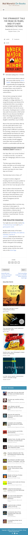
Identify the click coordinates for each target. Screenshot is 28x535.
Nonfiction (15, 395)
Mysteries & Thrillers (19, 427)
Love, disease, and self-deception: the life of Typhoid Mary (15, 408)
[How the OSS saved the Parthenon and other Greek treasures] (5, 416)
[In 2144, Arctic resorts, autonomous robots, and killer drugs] (14, 366)
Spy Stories (22, 402)
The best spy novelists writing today (15, 400)
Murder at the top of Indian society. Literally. (15, 475)
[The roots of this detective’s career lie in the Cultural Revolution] (5, 497)
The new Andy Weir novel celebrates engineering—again (13, 329)
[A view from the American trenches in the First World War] (5, 490)
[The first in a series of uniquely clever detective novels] (5, 447)
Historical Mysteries (12, 500)
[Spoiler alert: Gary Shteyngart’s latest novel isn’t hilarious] (14, 342)
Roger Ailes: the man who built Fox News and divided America (16, 393)
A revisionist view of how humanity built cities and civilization (14, 513)
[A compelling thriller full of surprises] (5, 521)
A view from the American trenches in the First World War (16, 489)
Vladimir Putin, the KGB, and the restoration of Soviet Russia (16, 439)
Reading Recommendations (13, 402)
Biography (10, 395)
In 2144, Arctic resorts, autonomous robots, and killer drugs (13, 376)
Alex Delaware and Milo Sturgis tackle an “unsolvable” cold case (16, 460)
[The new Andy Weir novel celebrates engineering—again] (14, 320)
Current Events (11, 471)
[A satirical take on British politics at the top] (5, 506)
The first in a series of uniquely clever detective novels (16, 446)
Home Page (13, 250)
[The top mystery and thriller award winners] (5, 432)
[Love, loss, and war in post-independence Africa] (14, 295)
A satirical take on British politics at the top (14, 505)
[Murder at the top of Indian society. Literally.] (5, 476)
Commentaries (11, 434)
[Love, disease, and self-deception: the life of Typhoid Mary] (5, 407)
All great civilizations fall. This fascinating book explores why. (16, 453)
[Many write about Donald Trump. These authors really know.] (5, 468)
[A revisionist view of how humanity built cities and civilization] (5, 513)
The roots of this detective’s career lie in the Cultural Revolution (15, 497)
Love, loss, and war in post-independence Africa (11, 309)
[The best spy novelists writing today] (5, 400)
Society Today (17, 508)
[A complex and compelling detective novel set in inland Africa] (5, 424)
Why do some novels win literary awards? (16, 482)
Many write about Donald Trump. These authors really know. (15, 468)
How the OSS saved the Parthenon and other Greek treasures (15, 416)
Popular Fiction (12, 31)
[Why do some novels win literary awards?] (5, 483)
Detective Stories (11, 427)
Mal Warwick (14, 29)
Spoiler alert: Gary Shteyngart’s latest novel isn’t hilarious (13, 352)
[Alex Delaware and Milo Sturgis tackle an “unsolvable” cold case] (5, 461)
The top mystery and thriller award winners (15, 431)
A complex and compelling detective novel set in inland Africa (15, 424)
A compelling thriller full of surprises (15, 521)
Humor (21, 29)
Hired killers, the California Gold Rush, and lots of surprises (13, 234)
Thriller (18, 478)
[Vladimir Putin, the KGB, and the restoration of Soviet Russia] (5, 440)
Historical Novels (11, 410)
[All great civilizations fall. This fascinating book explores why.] (5, 454)
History (9, 419)
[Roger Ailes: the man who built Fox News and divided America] (5, 393)
